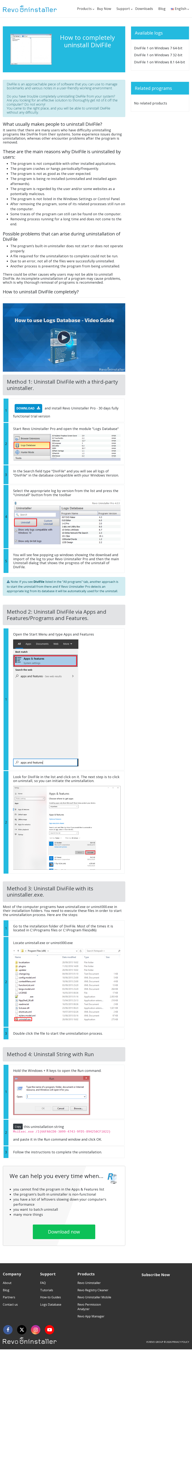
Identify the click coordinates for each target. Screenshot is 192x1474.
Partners (9, 1297)
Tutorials (46, 1290)
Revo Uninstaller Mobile (94, 1297)
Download (25, 408)
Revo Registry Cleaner (92, 1290)
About (7, 1283)
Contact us (10, 1304)
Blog (162, 8)
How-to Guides (50, 1297)
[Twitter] (21, 1329)
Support (123, 8)
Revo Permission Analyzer (89, 1306)
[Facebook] (8, 1329)
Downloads (144, 8)
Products (84, 8)
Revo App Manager (90, 1316)
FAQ (43, 1283)
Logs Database (50, 1304)
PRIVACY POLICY (180, 1342)
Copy (18, 1126)
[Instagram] (35, 1329)
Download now (64, 1231)
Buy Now (104, 8)
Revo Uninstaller (89, 1283)
